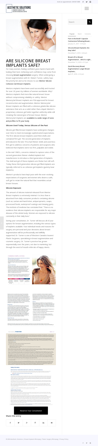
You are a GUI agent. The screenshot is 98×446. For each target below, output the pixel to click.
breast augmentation (22, 75)
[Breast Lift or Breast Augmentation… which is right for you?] (2, 223)
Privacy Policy (64, 439)
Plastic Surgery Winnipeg (50, 439)
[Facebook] (83, 2)
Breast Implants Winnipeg (32, 439)
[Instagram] (90, 2)
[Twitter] (86, 2)
